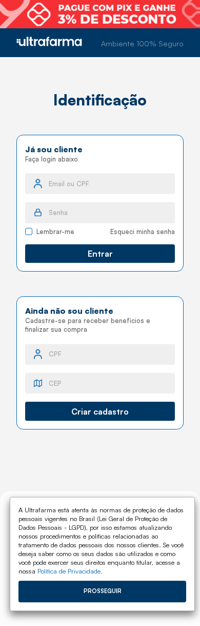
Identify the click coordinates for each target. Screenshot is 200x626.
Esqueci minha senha (142, 231)
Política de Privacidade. (70, 571)
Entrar (100, 253)
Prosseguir (103, 591)
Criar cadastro (100, 411)
